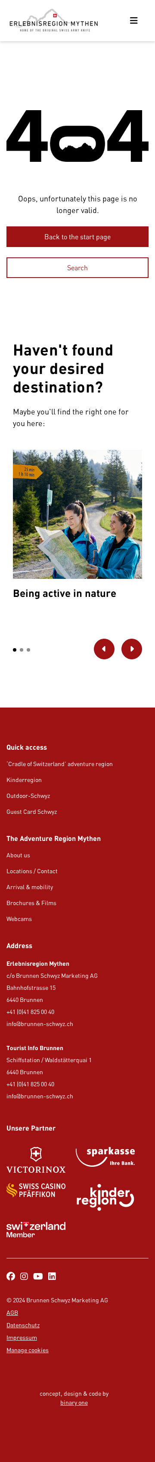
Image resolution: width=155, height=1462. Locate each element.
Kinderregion (24, 779)
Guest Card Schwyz (31, 811)
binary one (74, 1402)
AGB (12, 1312)
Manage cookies (27, 1350)
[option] (77, 527)
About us (18, 855)
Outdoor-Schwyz (28, 795)
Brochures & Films (31, 902)
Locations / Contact (32, 871)
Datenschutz (23, 1325)
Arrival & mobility (29, 886)
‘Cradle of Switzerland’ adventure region (59, 763)
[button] (14, 650)
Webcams (19, 918)
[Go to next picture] (131, 649)
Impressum (21, 1337)
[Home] (53, 20)
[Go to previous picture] (104, 649)
